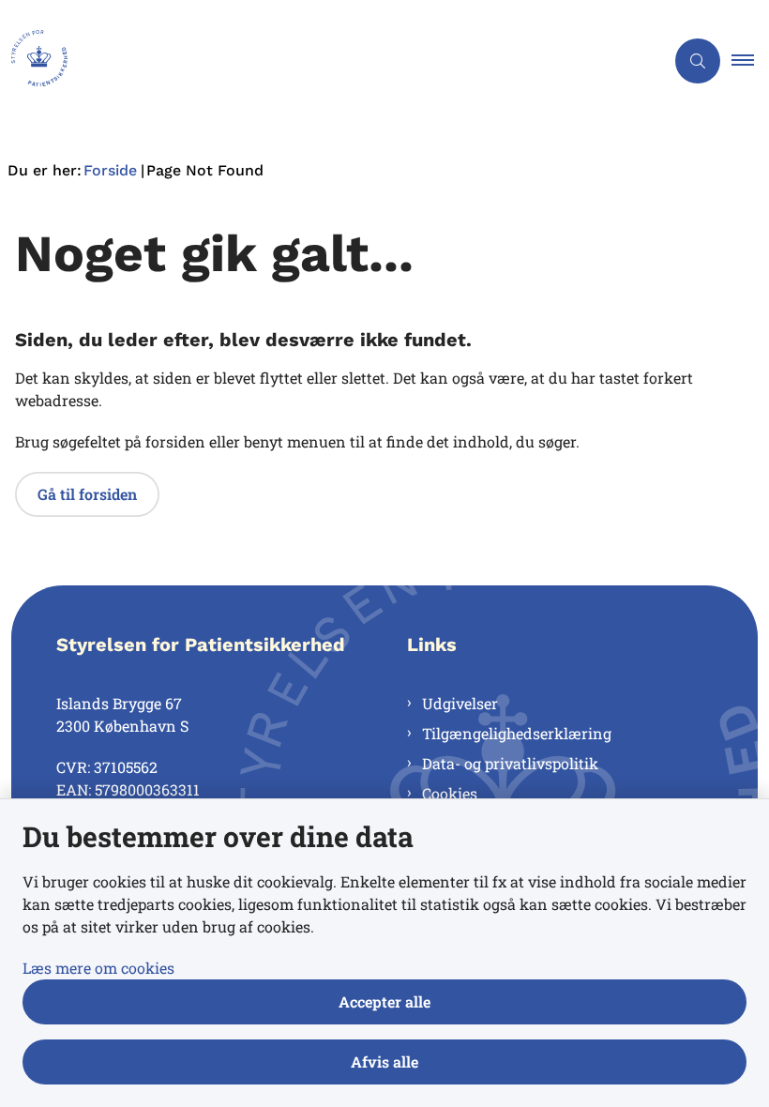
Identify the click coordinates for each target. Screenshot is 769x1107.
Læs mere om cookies (98, 968)
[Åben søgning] (697, 60)
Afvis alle (384, 1061)
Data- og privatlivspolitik (510, 763)
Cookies (449, 793)
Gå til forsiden (87, 494)
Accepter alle (384, 1001)
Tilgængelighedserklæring (516, 733)
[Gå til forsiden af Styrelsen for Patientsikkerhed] (324, 61)
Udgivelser (460, 703)
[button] (750, 61)
